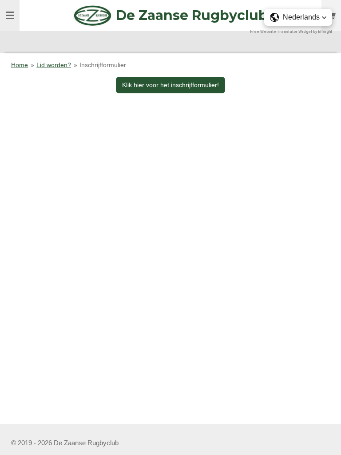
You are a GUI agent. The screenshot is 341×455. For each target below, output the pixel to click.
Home (19, 64)
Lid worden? (53, 64)
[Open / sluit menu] (10, 15)
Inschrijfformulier (102, 64)
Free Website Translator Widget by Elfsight (291, 31)
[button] (298, 17)
